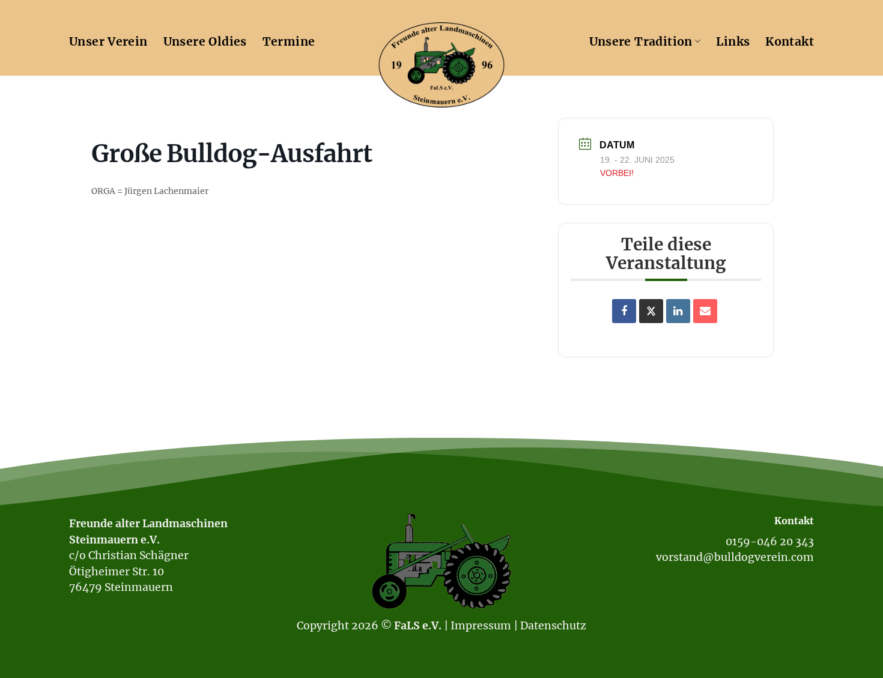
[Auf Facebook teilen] (624, 311)
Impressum (481, 625)
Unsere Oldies (205, 41)
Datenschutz (553, 625)
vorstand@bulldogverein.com (735, 557)
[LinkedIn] (678, 311)
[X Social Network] (651, 311)
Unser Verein (108, 41)
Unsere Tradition (641, 41)
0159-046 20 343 (770, 541)
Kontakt (789, 41)
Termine (288, 41)
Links (733, 41)
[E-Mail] (705, 311)
